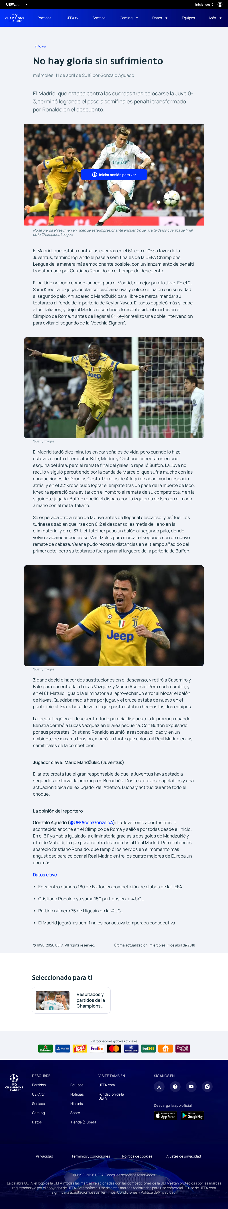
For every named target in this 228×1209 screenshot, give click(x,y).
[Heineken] (45, 1049)
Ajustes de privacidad (183, 1156)
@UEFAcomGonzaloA (91, 822)
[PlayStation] (62, 1049)
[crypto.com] (131, 1049)
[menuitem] (46, 18)
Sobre (75, 1112)
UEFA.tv (38, 1094)
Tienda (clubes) (83, 1122)
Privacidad (44, 1156)
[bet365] (148, 1049)
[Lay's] (80, 1049)
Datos (37, 1122)
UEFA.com (106, 1084)
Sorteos (38, 1103)
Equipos (76, 1084)
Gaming (38, 1112)
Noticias (77, 1094)
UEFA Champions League (14, 18)
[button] (129, 18)
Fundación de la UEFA (111, 1096)
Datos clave (45, 875)
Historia (76, 1103)
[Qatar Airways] (182, 1049)
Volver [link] (42, 46)
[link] (44, 18)
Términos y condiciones (90, 1156)
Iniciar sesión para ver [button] (117, 174)
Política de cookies (137, 1156)
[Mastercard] (114, 1049)
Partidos (39, 1084)
